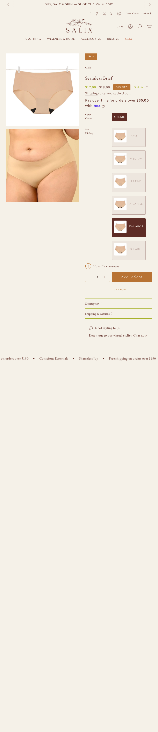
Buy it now (119, 289)
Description (92, 303)
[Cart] (149, 26)
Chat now (140, 335)
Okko (88, 67)
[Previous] (8, 4)
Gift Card (132, 13)
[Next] (150, 4)
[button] (33, 39)
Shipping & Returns (97, 314)
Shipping (91, 93)
